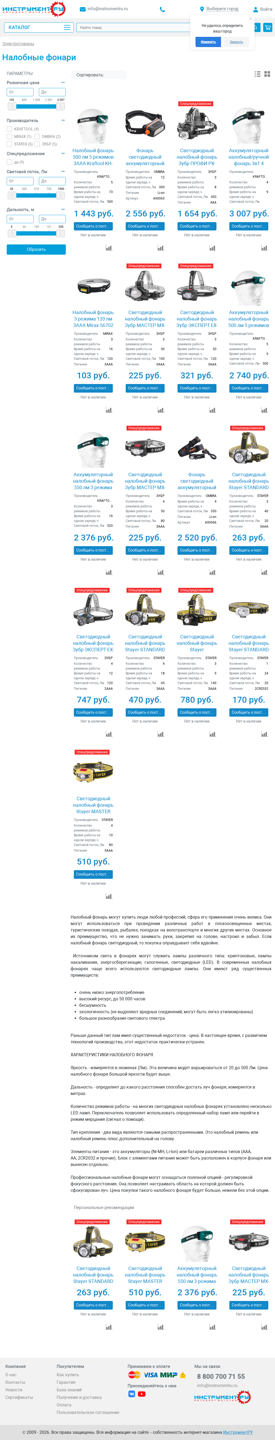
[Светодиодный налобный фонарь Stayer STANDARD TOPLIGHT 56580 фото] (249, 610)
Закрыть (236, 42)
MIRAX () (22, 136)
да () (19, 162)
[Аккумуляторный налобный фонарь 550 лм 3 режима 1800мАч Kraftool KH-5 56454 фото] (93, 447)
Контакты (15, 1382)
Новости (13, 1389)
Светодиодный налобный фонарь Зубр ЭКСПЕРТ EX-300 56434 (197, 322)
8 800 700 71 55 (221, 1376)
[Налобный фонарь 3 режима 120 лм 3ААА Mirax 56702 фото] (93, 285)
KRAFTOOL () (26, 129)
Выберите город (222, 8)
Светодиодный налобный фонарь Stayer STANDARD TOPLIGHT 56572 (249, 484)
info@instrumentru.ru (108, 8)
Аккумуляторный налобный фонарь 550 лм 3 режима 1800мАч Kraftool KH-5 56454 (93, 487)
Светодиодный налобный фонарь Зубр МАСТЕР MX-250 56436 (145, 484)
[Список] (257, 76)
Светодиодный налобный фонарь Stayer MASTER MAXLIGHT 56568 (93, 808)
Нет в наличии (93, 235)
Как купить (68, 1374)
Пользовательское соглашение (88, 1412)
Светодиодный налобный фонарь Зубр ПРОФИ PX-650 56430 (197, 160)
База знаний (69, 1389)
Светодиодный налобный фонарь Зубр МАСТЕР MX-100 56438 (145, 322)
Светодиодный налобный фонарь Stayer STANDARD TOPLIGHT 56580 (249, 646)
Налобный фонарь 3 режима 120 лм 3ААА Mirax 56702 (93, 319)
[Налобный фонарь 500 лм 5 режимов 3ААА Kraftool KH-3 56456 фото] (93, 123)
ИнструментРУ (238, 1432)
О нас (10, 1374)
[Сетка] (267, 76)
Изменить (208, 42)
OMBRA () (51, 136)
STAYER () (23, 144)
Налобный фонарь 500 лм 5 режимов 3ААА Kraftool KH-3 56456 (93, 160)
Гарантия (66, 1382)
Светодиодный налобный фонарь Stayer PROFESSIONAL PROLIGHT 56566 (197, 649)
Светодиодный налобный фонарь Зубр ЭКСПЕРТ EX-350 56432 (93, 646)
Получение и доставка (79, 1397)
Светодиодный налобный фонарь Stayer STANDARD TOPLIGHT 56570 (145, 646)
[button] (267, 27)
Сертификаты (19, 1397)
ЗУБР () (49, 144)
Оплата (64, 1404)
